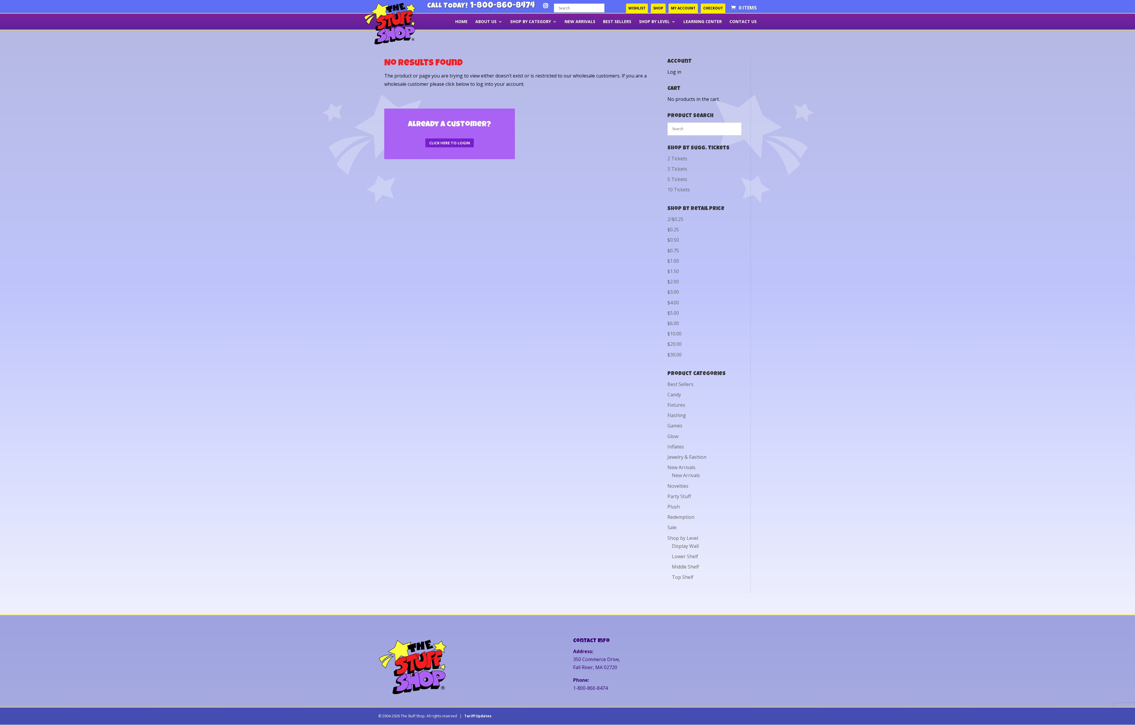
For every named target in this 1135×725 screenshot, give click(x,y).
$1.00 (673, 261)
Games (674, 425)
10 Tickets (678, 189)
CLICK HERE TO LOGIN (449, 143)
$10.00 (674, 333)
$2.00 (673, 281)
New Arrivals (580, 22)
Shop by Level (654, 22)
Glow (672, 436)
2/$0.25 (675, 219)
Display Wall (685, 546)
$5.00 (673, 313)
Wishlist (637, 8)
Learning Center (702, 22)
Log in (674, 72)
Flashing (676, 415)
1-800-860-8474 (502, 6)
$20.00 (674, 344)
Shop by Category (530, 22)
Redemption (680, 517)
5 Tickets (677, 179)
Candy (674, 394)
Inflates (675, 446)
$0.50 (673, 240)
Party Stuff (679, 496)
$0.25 (673, 229)
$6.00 (673, 323)
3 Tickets (677, 169)
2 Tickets (677, 158)
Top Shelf (682, 577)
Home (461, 22)
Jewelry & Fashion (686, 457)
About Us (486, 22)
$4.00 (673, 302)
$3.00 (673, 292)
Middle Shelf (685, 566)
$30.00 (674, 354)
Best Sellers (617, 22)
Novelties (677, 486)
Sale (672, 527)
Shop (658, 8)
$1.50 (673, 271)
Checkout (713, 8)
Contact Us (743, 22)
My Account (683, 8)
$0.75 (673, 250)
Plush (673, 506)
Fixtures (676, 405)
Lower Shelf (685, 556)
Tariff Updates (478, 715)
